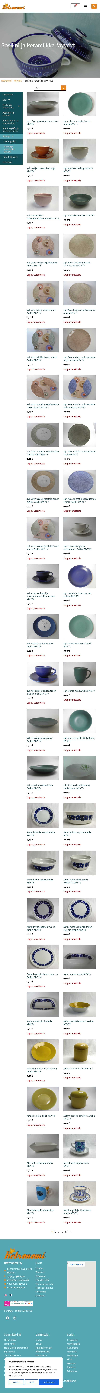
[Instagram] (14, 1318)
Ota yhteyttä (42, 1280)
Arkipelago (72, 1355)
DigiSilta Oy (70, 1380)
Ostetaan (7, 162)
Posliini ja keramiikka (8, 106)
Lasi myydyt (10, 141)
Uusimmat (8, 94)
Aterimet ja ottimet (8, 114)
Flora (69, 1359)
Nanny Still (9, 1344)
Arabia (39, 1340)
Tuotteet (40, 1272)
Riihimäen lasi (42, 1351)
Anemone (72, 1351)
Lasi (5, 99)
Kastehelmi (72, 1347)
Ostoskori (41, 1276)
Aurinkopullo (73, 1344)
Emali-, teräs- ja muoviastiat (10, 122)
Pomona (71, 1363)
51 (66, 1231)
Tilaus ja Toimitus (44, 1288)
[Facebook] (7, 1318)
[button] (85, 6)
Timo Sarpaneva (12, 1355)
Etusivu (39, 1268)
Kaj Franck (9, 1351)
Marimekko (41, 1355)
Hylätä (31, 1382)
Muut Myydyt (10, 156)
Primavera (72, 1371)
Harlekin (71, 1367)
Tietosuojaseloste (44, 1284)
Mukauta (16, 1382)
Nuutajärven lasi (44, 1347)
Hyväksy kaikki (49, 1382)
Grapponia (72, 1340)
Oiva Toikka (10, 1340)
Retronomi (6, 80)
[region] (34, 1372)
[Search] (63, 87)
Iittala (38, 1344)
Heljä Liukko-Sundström (16, 1347)
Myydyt (18, 80)
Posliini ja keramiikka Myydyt (9, 149)
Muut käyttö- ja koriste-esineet (10, 129)
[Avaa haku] (94, 6)
